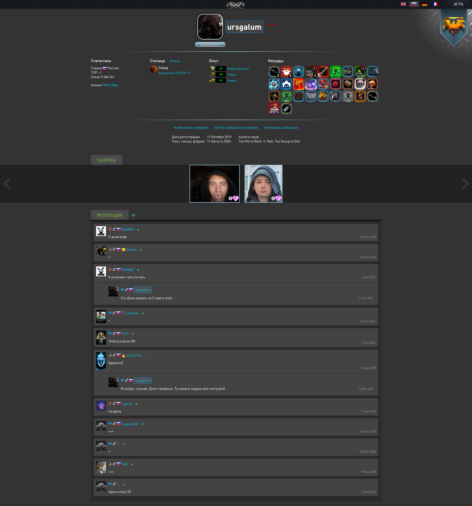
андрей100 (129, 424)
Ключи (175, 60)
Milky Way (110, 85)
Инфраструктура (238, 68)
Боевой (231, 80)
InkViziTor (134, 355)
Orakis (131, 249)
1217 (124, 334)
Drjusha (132, 313)
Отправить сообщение (281, 127)
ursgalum (142, 289)
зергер (126, 404)
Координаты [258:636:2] (174, 73)
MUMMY (127, 229)
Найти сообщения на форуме (236, 127)
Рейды (231, 74)
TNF (124, 464)
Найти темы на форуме (191, 127)
